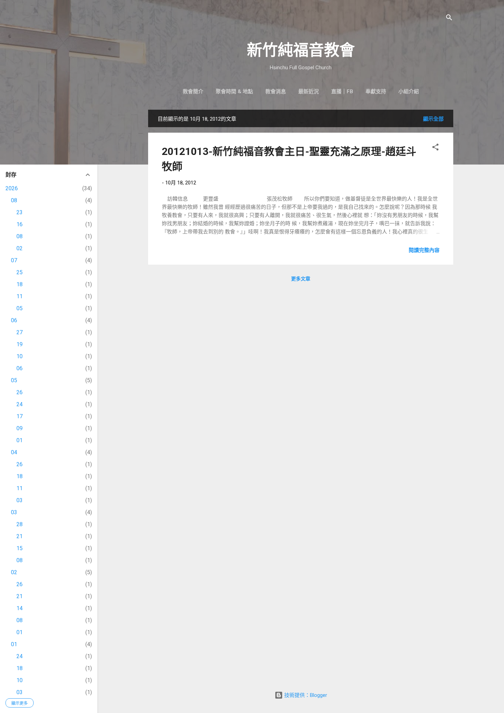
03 (19, 500)
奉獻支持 (375, 91)
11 (19, 296)
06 (14, 320)
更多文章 (300, 278)
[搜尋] (449, 18)
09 (19, 428)
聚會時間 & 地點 (234, 91)
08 (14, 200)
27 (19, 332)
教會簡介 (193, 91)
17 (19, 416)
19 (19, 344)
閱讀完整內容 (424, 250)
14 (19, 608)
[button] (435, 148)
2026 (11, 188)
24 (19, 404)
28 (19, 524)
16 (19, 224)
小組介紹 (408, 91)
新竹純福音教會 (301, 50)
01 (19, 440)
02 (19, 248)
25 (19, 272)
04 (14, 452)
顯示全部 (433, 119)
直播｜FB (342, 91)
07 (14, 260)
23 (19, 212)
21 (19, 536)
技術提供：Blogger (305, 695)
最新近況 (308, 91)
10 (19, 356)
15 (19, 548)
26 (19, 392)
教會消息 (275, 91)
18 (19, 284)
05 (19, 308)
